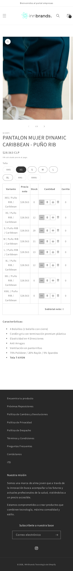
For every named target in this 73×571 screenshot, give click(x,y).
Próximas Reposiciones (20, 406)
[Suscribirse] (57, 535)
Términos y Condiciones (20, 438)
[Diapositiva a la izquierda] (29, 126)
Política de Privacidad (19, 422)
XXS (10, 170)
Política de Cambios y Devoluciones (27, 414)
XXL (22, 178)
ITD (9, 462)
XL (7, 177)
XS (21, 169)
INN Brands (29, 564)
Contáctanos (14, 454)
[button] (4, 16)
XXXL (36, 178)
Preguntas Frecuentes (19, 446)
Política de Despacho (19, 430)
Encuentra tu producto (20, 398)
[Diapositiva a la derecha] (44, 126)
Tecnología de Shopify (45, 564)
